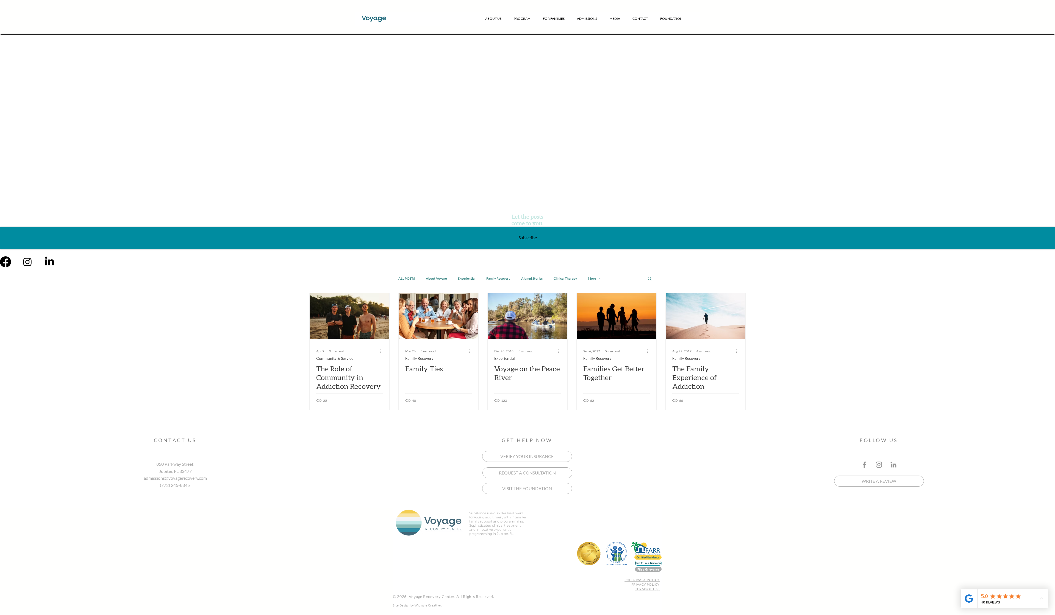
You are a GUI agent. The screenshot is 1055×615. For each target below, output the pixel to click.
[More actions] (382, 351)
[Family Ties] (438, 316)
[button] (493, 18)
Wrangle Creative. (428, 605)
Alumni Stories (532, 278)
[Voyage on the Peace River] (527, 316)
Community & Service (334, 358)
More (592, 278)
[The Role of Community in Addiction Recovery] (349, 316)
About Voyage (436, 278)
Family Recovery (498, 278)
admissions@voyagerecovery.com (175, 478)
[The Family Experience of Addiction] (705, 316)
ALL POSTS (406, 278)
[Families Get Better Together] (616, 316)
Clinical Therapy (565, 278)
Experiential (466, 278)
